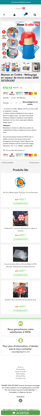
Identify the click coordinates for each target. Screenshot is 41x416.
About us (20, 367)
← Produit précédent (7, 163)
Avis (21, 88)
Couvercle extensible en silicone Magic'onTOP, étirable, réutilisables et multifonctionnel (20, 265)
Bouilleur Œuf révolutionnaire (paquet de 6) (20, 300)
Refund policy (20, 374)
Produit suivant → (34, 163)
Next (38, 67)
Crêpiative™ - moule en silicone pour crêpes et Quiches (20, 229)
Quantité (5, 98)
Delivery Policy (20, 376)
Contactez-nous (20, 378)
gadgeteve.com (34, 410)
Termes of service (20, 371)
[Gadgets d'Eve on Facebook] (20, 400)
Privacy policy (20, 369)
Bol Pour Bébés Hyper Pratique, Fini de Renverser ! (20, 193)
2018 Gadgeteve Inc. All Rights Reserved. (15, 410)
